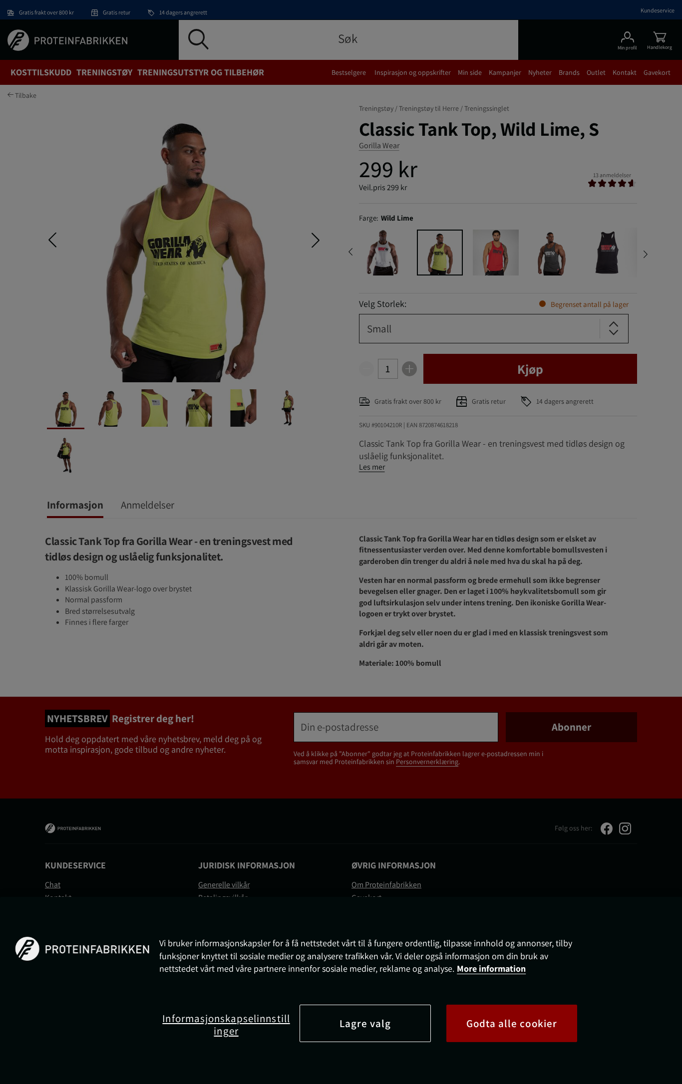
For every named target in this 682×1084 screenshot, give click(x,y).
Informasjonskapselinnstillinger (226, 1025)
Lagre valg (365, 1023)
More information (491, 968)
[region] (341, 990)
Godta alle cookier (511, 1023)
